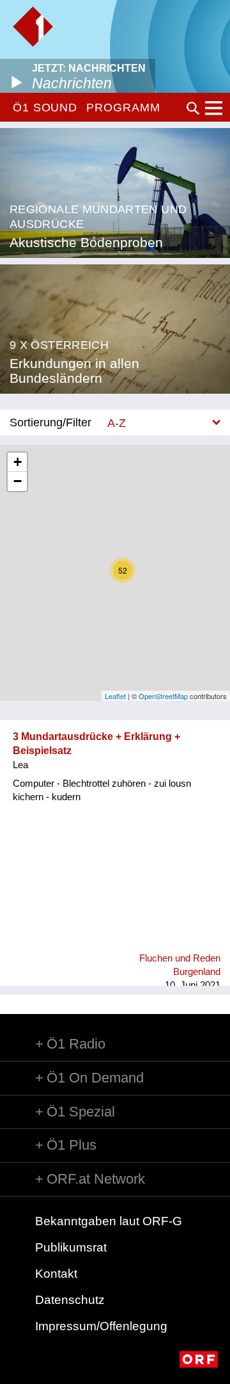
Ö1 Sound (45, 107)
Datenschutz (70, 1300)
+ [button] (17, 462)
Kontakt (56, 1273)
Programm (123, 107)
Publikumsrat (71, 1247)
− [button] (17, 481)
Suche (193, 108)
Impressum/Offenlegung (101, 1326)
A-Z (116, 423)
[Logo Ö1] (33, 26)
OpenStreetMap (163, 696)
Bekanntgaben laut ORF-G (108, 1221)
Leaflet (115, 696)
